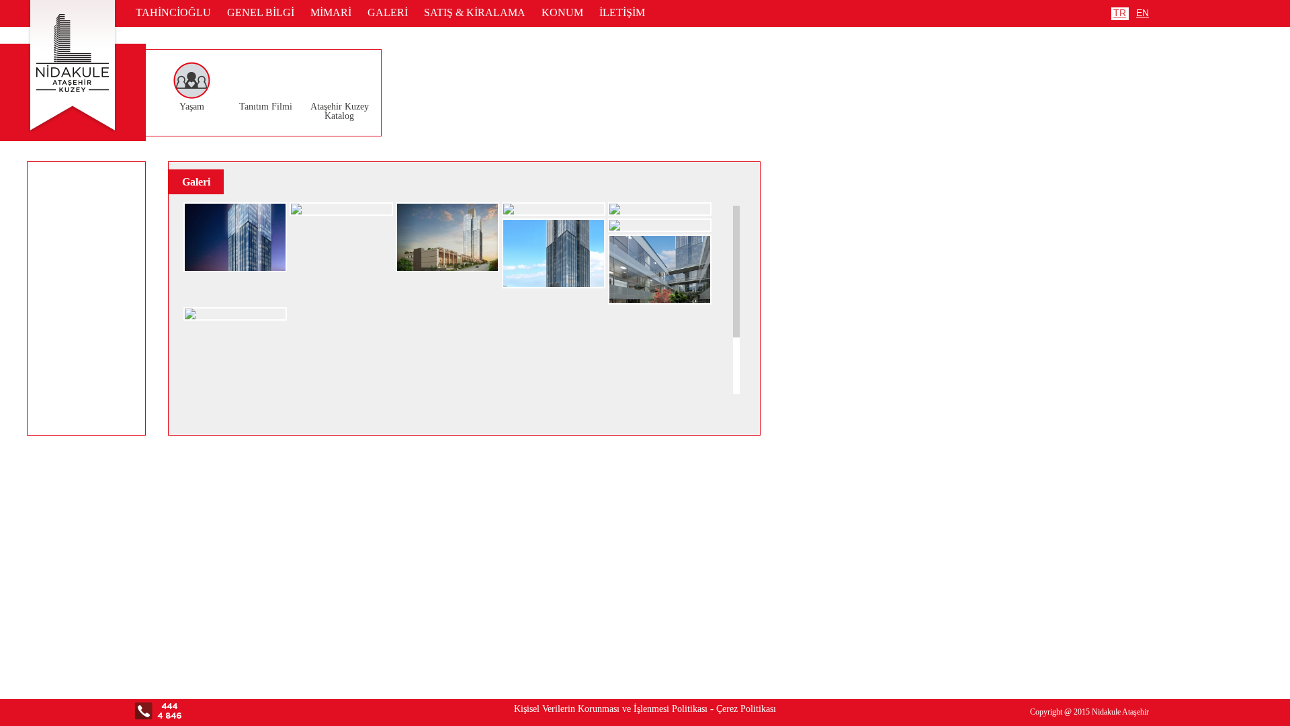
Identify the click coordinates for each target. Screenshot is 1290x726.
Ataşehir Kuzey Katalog (339, 111)
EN (1142, 12)
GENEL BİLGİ (260, 12)
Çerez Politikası (746, 709)
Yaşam (191, 107)
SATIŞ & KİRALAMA (474, 12)
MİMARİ (330, 12)
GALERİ (388, 12)
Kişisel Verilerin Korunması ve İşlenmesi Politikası (610, 709)
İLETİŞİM (622, 12)
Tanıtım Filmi (265, 107)
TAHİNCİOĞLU (173, 12)
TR (1119, 12)
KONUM (562, 12)
